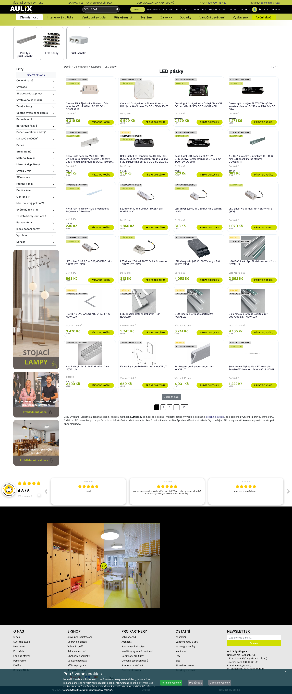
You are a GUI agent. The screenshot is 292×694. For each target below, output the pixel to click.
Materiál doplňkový (28, 164)
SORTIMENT (153, 9)
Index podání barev (28, 228)
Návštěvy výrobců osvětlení (136, 651)
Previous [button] (45, 491)
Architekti (126, 641)
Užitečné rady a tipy (187, 641)
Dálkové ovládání (27, 138)
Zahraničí (181, 636)
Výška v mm (23, 170)
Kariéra (17, 665)
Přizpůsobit (195, 682)
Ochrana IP (23, 196)
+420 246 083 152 (247, 661)
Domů (67, 66)
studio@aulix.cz (244, 665)
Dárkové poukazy (77, 660)
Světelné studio (21, 641)
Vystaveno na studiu (29, 100)
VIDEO (188, 9)
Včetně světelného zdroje (32, 112)
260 (25, 496)
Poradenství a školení (133, 646)
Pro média (19, 651)
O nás (16, 636)
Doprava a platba (77, 641)
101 (185, 407)
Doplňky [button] (185, 17)
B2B (165, 9)
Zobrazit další (171, 396)
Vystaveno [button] (240, 17)
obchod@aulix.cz (270, 2)
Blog (178, 660)
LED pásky (111, 66)
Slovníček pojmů (185, 665)
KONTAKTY (244, 9)
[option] (88, 491)
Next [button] (288, 491)
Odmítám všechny (220, 682)
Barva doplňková (26, 125)
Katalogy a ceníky (185, 646)
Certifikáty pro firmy (132, 655)
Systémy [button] (146, 17)
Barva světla (24, 222)
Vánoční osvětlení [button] (212, 17)
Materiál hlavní (25, 158)
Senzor (20, 241)
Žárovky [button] (166, 17)
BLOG (233, 9)
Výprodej (22, 87)
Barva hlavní (24, 119)
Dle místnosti (81, 66)
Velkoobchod (128, 636)
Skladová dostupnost (29, 93)
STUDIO (137, 9)
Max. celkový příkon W (30, 203)
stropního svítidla (214, 416)
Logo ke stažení (22, 655)
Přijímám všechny (171, 682)
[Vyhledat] (117, 9)
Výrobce (21, 235)
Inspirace (181, 651)
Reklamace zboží (76, 651)
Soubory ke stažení (132, 665)
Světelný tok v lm (27, 209)
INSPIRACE (215, 9)
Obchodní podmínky (78, 655)
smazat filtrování (36, 74)
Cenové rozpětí (25, 80)
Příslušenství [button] (123, 17)
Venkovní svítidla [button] (94, 17)
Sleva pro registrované (79, 636)
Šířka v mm (23, 177)
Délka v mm (23, 190)
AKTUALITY (175, 9)
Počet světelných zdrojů (31, 132)
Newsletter (19, 646)
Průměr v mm (24, 183)
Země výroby (24, 106)
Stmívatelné (23, 151)
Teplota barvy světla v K (31, 216)
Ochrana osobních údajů (134, 660)
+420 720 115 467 (216, 2)
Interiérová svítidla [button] (60, 17)
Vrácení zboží (74, 646)
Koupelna (96, 66)
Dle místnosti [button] (29, 17)
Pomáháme (19, 660)
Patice (20, 145)
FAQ (225, 9)
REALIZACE (200, 9)
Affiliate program (76, 665)
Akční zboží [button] (264, 17)
